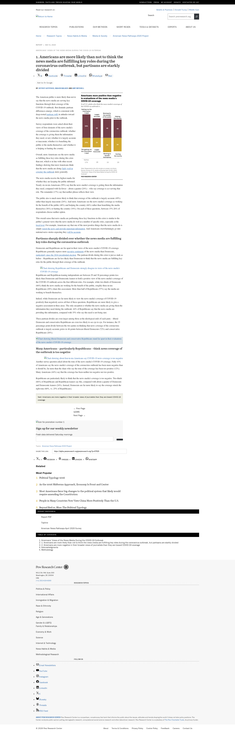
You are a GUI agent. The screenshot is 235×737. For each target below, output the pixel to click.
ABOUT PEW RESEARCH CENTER (48, 717)
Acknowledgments (49, 547)
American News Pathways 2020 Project (57, 446)
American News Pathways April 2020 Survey (61, 528)
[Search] (196, 17)
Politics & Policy (43, 588)
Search (151, 15)
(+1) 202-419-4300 (43, 580)
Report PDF (46, 517)
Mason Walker (61, 88)
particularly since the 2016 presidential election (56, 254)
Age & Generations (44, 617)
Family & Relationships (46, 626)
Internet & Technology (46, 643)
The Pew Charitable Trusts (174, 720)
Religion (39, 611)
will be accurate (74, 232)
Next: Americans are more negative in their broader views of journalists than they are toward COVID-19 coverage (79, 398)
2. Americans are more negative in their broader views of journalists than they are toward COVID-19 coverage (90, 545)
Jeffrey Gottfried (46, 88)
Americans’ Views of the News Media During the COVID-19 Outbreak (68, 50)
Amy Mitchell (78, 88)
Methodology (47, 549)
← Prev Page (79, 408)
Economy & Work (43, 631)
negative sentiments (75, 251)
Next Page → (79, 415)
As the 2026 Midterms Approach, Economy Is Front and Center (74, 484)
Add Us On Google (44, 82)
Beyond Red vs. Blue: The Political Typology (63, 507)
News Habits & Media (46, 648)
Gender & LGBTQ (43, 622)
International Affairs (45, 594)
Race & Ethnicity (43, 605)
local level (40, 225)
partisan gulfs (52, 114)
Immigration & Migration (47, 600)
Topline (44, 522)
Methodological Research (47, 654)
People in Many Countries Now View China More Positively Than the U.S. (79, 500)
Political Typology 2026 (52, 477)
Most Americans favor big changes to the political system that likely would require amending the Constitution (79, 493)
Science (39, 637)
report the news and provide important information (63, 228)
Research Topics (48, 26)
